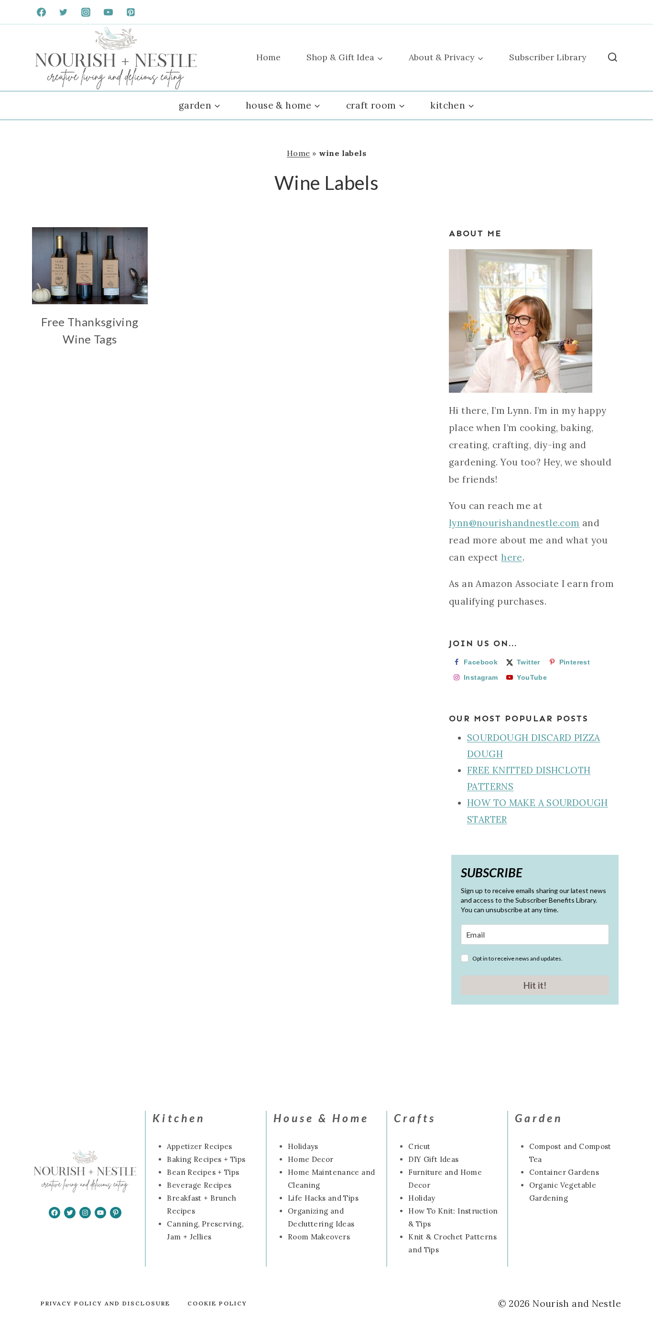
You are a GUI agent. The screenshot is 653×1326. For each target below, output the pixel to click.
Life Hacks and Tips (323, 1198)
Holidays (303, 1146)
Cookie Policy (217, 1303)
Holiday (421, 1198)
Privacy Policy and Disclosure (105, 1303)
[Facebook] (41, 12)
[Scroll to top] (23, 1288)
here (511, 557)
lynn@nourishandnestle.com (514, 523)
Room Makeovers (319, 1236)
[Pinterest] (131, 12)
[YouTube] (108, 12)
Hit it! (534, 985)
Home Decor (311, 1159)
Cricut (419, 1146)
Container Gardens (564, 1172)
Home (268, 57)
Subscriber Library (548, 57)
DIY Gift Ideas (433, 1159)
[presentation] (90, 265)
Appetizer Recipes (199, 1146)
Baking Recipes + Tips (206, 1159)
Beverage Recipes (199, 1185)
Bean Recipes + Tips (203, 1172)
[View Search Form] (612, 57)
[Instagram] (86, 12)
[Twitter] (63, 12)
